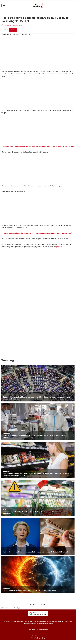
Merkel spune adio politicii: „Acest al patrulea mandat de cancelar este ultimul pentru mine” (38, 233)
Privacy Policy (6, 608)
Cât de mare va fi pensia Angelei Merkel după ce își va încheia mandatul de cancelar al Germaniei (38, 146)
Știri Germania (17, 25)
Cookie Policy (15, 608)
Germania (13, 30)
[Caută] (73, 5)
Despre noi (33, 604)
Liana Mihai (7, 25)
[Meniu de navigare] (3, 5)
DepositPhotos (43, 629)
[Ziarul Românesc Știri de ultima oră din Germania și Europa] (38, 5)
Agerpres (58, 246)
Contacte (43, 604)
